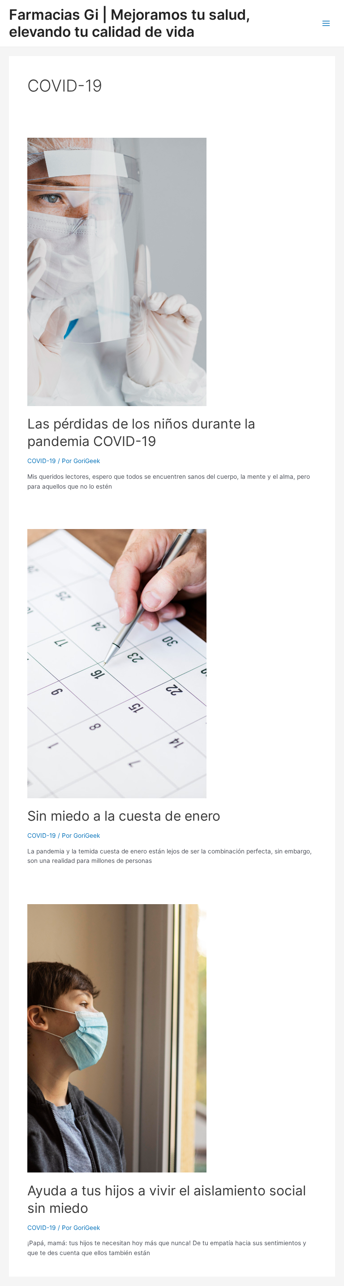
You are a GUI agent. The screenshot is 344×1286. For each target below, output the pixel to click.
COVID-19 (41, 460)
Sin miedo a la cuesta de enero (123, 816)
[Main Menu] (326, 23)
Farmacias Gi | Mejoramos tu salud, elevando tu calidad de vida (129, 23)
